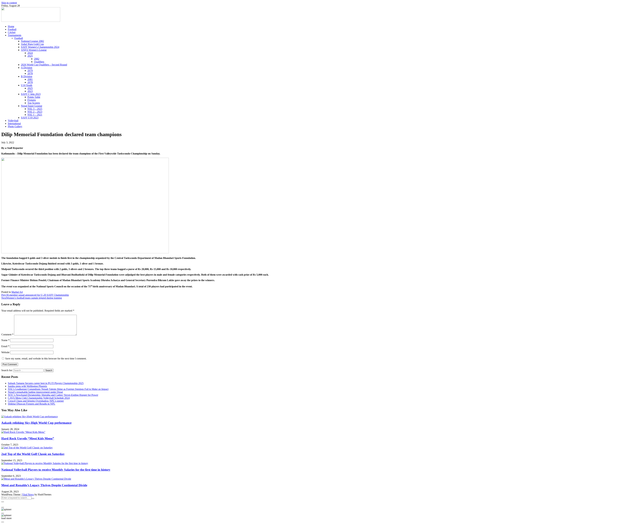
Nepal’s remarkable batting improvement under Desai (35, 392)
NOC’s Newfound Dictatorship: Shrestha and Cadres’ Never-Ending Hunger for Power (53, 395)
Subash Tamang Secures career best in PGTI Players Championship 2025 (46, 383)
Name (5, 340)
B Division (26, 76)
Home (11, 26)
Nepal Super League (31, 105)
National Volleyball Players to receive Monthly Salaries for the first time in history (55, 469)
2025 (30, 55)
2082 (36, 58)
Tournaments (14, 35)
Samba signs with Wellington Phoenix (27, 386)
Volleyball (13, 120)
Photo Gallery (15, 126)
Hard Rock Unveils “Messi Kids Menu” (27, 438)
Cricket (11, 32)
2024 (30, 52)
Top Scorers (33, 102)
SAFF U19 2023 (29, 117)
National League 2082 (32, 41)
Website (5, 352)
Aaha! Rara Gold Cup (32, 44)
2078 (30, 73)
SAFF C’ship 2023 (31, 94)
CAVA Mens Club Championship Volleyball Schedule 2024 (39, 398)
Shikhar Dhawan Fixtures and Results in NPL (31, 403)
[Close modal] (2, 501)
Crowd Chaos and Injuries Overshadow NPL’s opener (36, 400)
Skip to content (9, 2)
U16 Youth (26, 85)
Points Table (33, 97)
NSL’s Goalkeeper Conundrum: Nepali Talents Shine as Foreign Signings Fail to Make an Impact (58, 389)
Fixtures (31, 100)
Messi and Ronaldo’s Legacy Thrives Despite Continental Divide (44, 485)
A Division (26, 67)
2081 (30, 79)
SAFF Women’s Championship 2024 (40, 47)
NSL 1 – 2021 (34, 114)
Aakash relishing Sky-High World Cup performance (36, 422)
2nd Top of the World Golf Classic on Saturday (33, 454)
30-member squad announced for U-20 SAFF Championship (35, 295)
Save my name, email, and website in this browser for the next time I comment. (46, 358)
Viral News (28, 494)
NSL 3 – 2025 (34, 108)
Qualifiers (39, 61)
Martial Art (17, 292)
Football (12, 29)
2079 (30, 70)
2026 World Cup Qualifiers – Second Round (44, 64)
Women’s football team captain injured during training (31, 297)
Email (5, 346)
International (14, 123)
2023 (30, 91)
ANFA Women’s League (34, 50)
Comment (7, 334)
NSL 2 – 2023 (34, 111)
